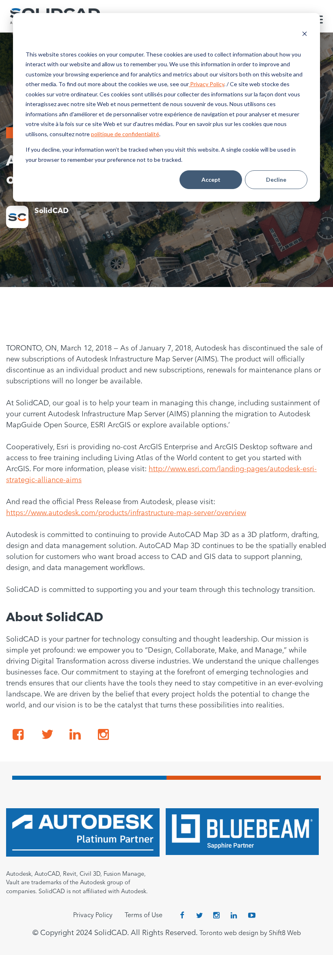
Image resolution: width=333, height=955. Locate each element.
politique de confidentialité (125, 134)
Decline (276, 179)
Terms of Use (143, 915)
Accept (211, 179)
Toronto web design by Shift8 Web (250, 933)
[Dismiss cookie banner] (304, 35)
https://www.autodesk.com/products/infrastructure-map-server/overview (126, 513)
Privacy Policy (206, 83)
